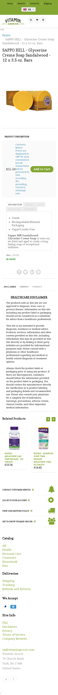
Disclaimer (9, 626)
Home (10, 3)
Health (6, 549)
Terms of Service (13, 634)
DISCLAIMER (10, 287)
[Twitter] (6, 679)
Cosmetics (9, 557)
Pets (5, 565)
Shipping (48, 3)
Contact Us (34, 3)
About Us (21, 3)
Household (9, 561)
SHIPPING (24, 287)
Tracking (8, 585)
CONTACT (37, 287)
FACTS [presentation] (40, 204)
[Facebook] (13, 679)
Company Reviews (14, 638)
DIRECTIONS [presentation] (14, 209)
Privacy (7, 630)
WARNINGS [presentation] (29, 209)
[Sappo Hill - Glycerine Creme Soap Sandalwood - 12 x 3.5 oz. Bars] (29, 99)
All (4, 545)
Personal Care (11, 553)
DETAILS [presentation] (29, 204)
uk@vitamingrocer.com (18, 649)
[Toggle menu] (43, 19)
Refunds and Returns (16, 589)
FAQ (5, 622)
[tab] (15, 204)
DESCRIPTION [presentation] (15, 204)
